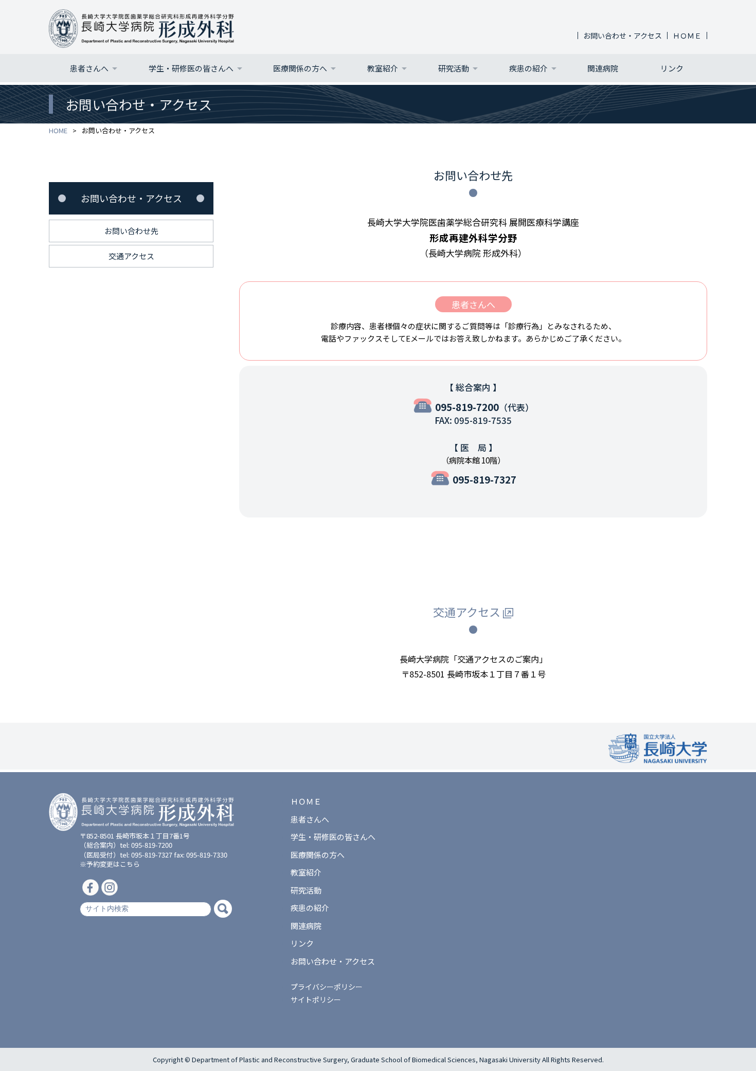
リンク (671, 68)
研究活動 (453, 68)
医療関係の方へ (300, 68)
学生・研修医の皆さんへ (191, 68)
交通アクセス (466, 611)
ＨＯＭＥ (687, 35)
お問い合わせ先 (131, 230)
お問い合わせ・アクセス (622, 35)
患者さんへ (89, 68)
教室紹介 (382, 68)
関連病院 (602, 68)
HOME (58, 130)
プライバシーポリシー (327, 986)
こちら (130, 864)
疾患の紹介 (528, 68)
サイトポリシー (316, 999)
